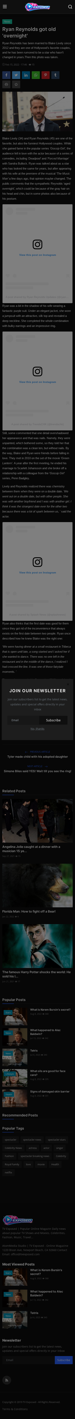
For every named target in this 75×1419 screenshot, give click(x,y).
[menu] (5, 7)
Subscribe (53, 720)
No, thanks (37, 728)
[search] (70, 7)
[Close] (67, 684)
